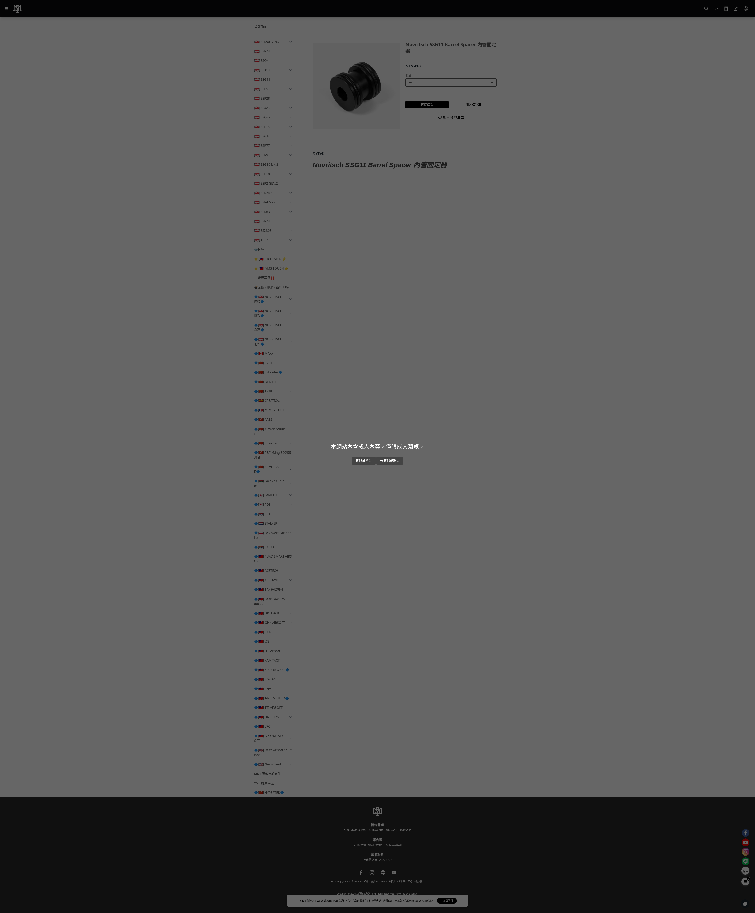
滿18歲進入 (363, 460)
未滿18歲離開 (390, 460)
